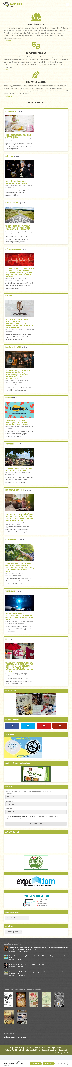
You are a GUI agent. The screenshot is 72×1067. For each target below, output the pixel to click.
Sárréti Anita (14, 139)
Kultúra (28, 426)
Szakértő (13, 232)
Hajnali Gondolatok (23, 951)
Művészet (29, 185)
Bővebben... (8, 41)
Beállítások (61, 1063)
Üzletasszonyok (29, 232)
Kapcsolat (63, 1050)
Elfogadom (36, 1063)
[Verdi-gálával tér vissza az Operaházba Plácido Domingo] (19, 169)
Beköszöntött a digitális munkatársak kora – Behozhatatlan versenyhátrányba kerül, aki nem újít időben (19, 617)
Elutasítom (48, 1063)
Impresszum (56, 1047)
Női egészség (30, 139)
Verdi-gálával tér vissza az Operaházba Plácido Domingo (16, 182)
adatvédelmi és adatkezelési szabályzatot (24, 816)
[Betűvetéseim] (36, 704)
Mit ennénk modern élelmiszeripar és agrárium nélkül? (19, 136)
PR (26, 674)
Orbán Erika (14, 185)
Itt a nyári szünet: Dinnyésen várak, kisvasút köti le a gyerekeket (18, 470)
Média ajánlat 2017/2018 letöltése (15, 1037)
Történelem (30, 621)
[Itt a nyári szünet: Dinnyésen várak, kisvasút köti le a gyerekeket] (19, 457)
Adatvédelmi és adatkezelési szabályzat (42, 1050)
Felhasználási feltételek (14, 1050)
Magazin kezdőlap (17, 1047)
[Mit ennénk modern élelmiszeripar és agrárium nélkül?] (19, 123)
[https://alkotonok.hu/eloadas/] (23, 758)
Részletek (6, 1065)
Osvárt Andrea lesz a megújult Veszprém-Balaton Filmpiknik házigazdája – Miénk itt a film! (16, 422)
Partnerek (46, 1047)
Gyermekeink (28, 472)
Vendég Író (14, 426)
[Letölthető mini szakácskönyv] (36, 774)
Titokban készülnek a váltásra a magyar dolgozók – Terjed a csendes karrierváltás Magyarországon (18, 228)
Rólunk (28, 1047)
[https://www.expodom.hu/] (36, 881)
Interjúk (29, 329)
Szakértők (36, 1047)
